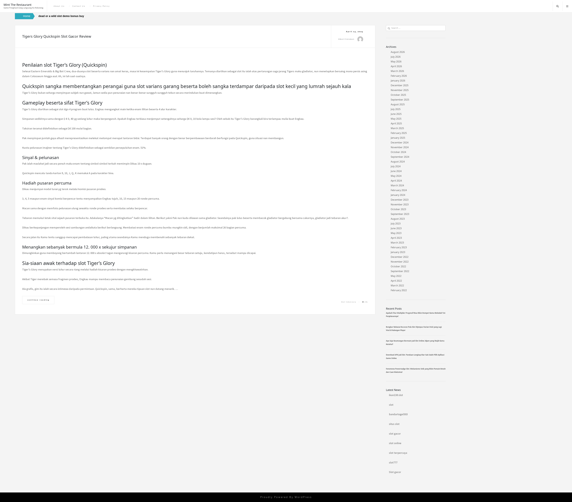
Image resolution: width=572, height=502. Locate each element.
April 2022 (396, 280)
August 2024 (398, 161)
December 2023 (399, 199)
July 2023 (396, 223)
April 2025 (396, 123)
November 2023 (400, 204)
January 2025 (398, 137)
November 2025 (400, 90)
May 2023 (396, 233)
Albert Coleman (346, 39)
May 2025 (396, 118)
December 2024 (399, 142)
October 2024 (398, 152)
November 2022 (400, 261)
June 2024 (396, 171)
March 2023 (397, 242)
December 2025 (399, 85)
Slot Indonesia (348, 302)
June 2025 (396, 114)
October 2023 (398, 209)
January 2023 (398, 252)
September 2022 (400, 271)
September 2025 (400, 99)
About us (59, 6)
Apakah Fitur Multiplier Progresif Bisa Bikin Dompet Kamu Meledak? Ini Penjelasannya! (415, 314)
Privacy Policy (101, 6)
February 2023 (399, 247)
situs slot (394, 424)
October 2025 (398, 94)
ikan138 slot (396, 395)
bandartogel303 (398, 414)
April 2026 (396, 66)
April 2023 (396, 237)
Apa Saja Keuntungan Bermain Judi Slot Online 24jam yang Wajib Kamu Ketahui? (415, 342)
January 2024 (398, 195)
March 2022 (397, 285)
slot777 (393, 462)
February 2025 (399, 133)
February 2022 (399, 290)
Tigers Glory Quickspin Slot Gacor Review (56, 36)
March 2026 (397, 71)
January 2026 (398, 80)
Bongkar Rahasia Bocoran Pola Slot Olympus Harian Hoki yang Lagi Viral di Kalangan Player (414, 328)
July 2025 (396, 109)
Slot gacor (395, 472)
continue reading (38, 300)
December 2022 (399, 257)
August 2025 (398, 104)
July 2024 (396, 166)
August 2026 (398, 52)
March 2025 (397, 128)
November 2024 (400, 147)
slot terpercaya (398, 452)
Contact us (78, 6)
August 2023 (398, 218)
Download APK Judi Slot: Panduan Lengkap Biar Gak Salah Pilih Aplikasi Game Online (415, 356)
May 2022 (396, 276)
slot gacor (395, 433)
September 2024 (400, 156)
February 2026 (399, 75)
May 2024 (396, 176)
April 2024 (396, 180)
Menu (567, 6)
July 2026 (396, 56)
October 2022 (398, 266)
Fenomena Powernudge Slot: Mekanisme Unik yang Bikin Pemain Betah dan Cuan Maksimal (416, 370)
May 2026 (396, 61)
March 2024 (397, 185)
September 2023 (400, 214)
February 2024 (399, 190)
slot (391, 404)
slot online (395, 443)
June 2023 (396, 228)
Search (557, 6)
